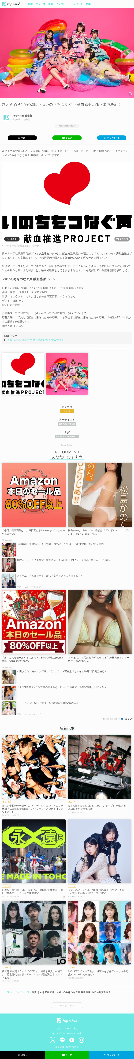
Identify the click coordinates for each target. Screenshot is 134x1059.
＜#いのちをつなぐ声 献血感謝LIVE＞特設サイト (35, 339)
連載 (50, 3)
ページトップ (67, 1005)
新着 (30, 3)
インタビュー (63, 3)
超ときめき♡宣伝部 (67, 424)
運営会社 (59, 1046)
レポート (78, 3)
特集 (88, 3)
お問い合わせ (72, 1046)
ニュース (40, 3)
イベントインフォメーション (67, 436)
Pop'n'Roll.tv (67, 445)
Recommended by (111, 719)
